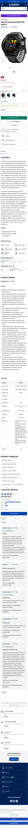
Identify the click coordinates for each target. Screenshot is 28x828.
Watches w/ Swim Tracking (8, 481)
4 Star (2, 503)
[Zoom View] (14, 71)
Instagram (17, 801)
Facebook (11, 801)
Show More (4, 692)
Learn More (6, 716)
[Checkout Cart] (25, 4)
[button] (25, 1)
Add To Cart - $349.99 (14, 117)
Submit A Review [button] (14, 513)
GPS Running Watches (7, 460)
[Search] (25, 8)
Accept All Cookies (14, 823)
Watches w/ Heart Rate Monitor (9, 464)
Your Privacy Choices (14, 814)
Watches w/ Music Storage (8, 467)
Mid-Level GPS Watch (18, 484)
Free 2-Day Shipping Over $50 (14, 1)
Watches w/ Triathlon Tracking (9, 470)
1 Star (2, 509)
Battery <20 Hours (6, 484)
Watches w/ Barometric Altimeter (9, 477)
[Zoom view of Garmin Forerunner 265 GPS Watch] (14, 47)
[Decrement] (2, 112)
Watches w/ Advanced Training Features (11, 474)
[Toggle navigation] (2, 4)
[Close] (26, 807)
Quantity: (4, 109)
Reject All (14, 819)
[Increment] (25, 112)
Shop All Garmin (4, 19)
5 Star (2, 501)
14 (14, 27)
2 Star (2, 507)
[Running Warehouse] (14, 4)
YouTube (14, 801)
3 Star (2, 505)
